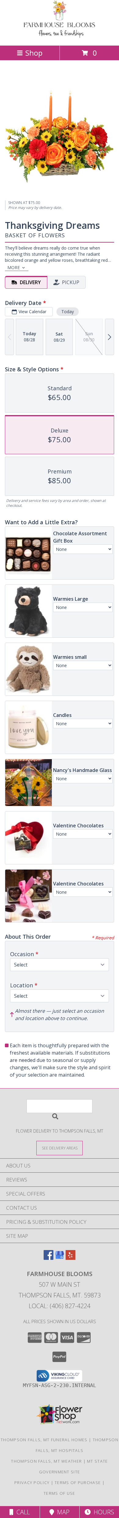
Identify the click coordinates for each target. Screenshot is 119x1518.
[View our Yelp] (70, 1257)
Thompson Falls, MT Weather (46, 1461)
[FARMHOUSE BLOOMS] (59, 36)
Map (62, 1512)
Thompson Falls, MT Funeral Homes (44, 1439)
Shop (33, 53)
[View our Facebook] (48, 1257)
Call (21, 1512)
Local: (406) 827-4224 (59, 1306)
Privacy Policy (31, 1482)
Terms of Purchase (78, 1482)
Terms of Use (59, 1493)
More (13, 267)
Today (67, 311)
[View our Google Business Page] (59, 1257)
